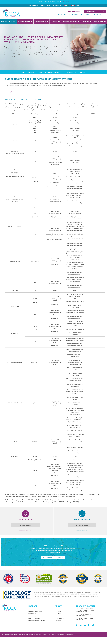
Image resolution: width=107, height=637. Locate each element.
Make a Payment (33, 5)
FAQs (88, 14)
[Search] (38, 525)
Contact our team (84, 108)
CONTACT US (97, 14)
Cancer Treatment (24, 21)
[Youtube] (85, 625)
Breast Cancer (13, 89)
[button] (104, 14)
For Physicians (99, 21)
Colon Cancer (12, 93)
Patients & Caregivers (70, 21)
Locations (54, 21)
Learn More (65, 2)
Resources (85, 21)
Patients (58, 609)
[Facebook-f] (77, 625)
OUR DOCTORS (78, 14)
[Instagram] (93, 625)
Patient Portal (45, 5)
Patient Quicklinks (35, 616)
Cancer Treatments (35, 611)
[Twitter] (81, 625)
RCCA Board (59, 618)
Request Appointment (8, 21)
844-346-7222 (52, 72)
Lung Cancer (12, 91)
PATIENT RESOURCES (62, 14)
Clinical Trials (34, 609)
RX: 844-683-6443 (57, 5)
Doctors (58, 611)
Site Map (58, 620)
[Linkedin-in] (89, 625)
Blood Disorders (40, 21)
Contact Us (59, 616)
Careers (58, 613)
